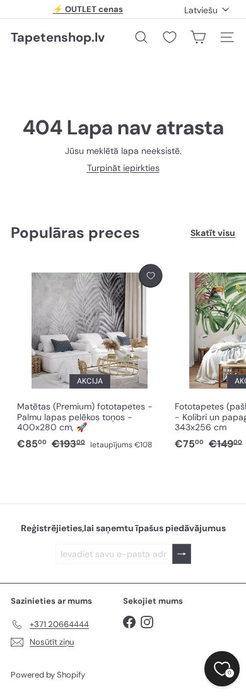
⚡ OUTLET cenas (88, 9)
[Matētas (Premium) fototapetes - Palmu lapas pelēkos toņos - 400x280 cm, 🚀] (89, 358)
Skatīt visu (212, 233)
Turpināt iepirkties (123, 167)
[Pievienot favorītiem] (150, 276)
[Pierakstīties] (181, 554)
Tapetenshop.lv (58, 37)
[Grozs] (198, 37)
